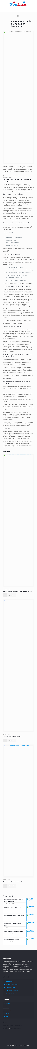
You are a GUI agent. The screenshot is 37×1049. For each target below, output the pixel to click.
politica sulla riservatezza (12, 990)
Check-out (8, 1010)
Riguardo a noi (9, 981)
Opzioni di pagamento (12, 984)
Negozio (8, 1003)
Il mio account (9, 1007)
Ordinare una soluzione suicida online (13, 881)
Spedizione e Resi (10, 987)
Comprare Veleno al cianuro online (12, 736)
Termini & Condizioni (11, 994)
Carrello (8, 1013)
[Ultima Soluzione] (18, 3)
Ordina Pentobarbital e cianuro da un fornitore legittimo (17, 591)
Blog (7, 1016)
